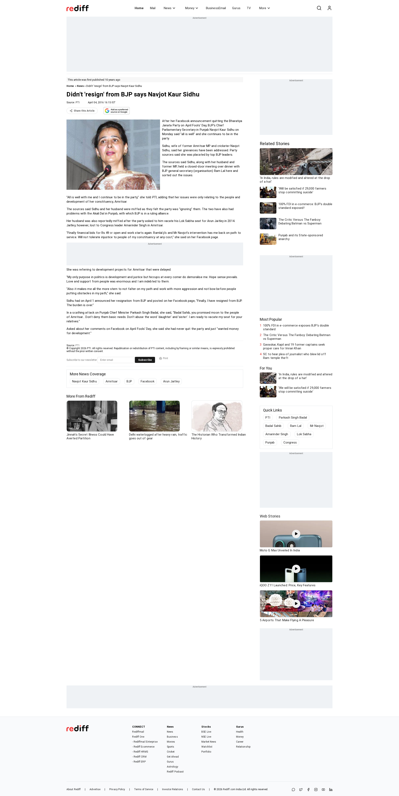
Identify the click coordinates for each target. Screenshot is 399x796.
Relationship (243, 746)
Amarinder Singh (276, 434)
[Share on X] (301, 790)
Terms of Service (143, 789)
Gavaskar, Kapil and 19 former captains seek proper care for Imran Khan (294, 346)
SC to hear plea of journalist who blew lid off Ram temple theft (294, 356)
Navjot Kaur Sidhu (84, 381)
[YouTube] (323, 790)
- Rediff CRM (139, 756)
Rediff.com (229, 789)
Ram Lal (295, 426)
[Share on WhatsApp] (293, 790)
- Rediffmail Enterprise (144, 741)
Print (165, 358)
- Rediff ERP (138, 761)
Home (139, 8)
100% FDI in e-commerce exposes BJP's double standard (296, 327)
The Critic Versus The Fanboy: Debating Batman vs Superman (296, 337)
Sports (170, 746)
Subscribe (145, 359)
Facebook (147, 381)
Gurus (236, 8)
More (262, 8)
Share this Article (84, 110)
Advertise (95, 789)
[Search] (319, 8)
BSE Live (206, 731)
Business (172, 736)
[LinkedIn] (330, 790)
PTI (78, 102)
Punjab (270, 442)
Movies (171, 741)
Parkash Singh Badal (293, 417)
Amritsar (112, 381)
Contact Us (198, 789)
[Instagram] (316, 790)
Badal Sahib (273, 426)
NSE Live (206, 736)
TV (249, 8)
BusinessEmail (216, 8)
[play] (296, 534)
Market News (208, 741)
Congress (290, 442)
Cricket (171, 751)
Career (240, 741)
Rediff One (138, 736)
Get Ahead (173, 756)
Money (189, 8)
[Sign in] (329, 8)
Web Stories (270, 516)
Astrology (172, 766)
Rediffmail (138, 731)
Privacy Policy (117, 789)
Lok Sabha (304, 434)
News (167, 8)
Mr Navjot (317, 426)
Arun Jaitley (171, 381)
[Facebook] (308, 790)
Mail (152, 8)
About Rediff (73, 789)
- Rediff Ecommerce (143, 746)
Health (240, 731)
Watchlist (206, 746)
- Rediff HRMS (140, 751)
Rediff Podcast (175, 771)
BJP (129, 381)
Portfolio (206, 751)
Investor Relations (172, 789)
